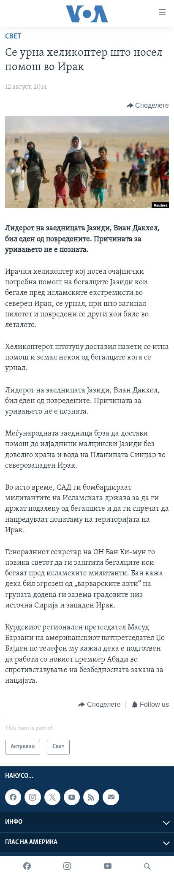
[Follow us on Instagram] (32, 797)
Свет (13, 37)
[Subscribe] (111, 797)
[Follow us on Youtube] (72, 797)
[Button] (148, 105)
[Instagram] (67, 866)
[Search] (147, 866)
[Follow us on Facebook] (13, 797)
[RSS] (91, 797)
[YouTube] (108, 866)
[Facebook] (27, 866)
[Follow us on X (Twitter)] (52, 797)
